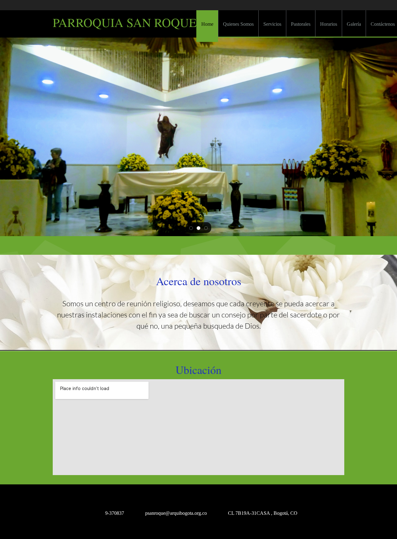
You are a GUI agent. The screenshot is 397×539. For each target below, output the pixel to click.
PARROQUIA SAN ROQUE (124, 22)
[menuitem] (207, 26)
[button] (191, 227)
